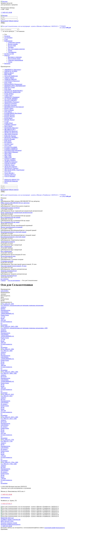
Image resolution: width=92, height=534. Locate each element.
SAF (12, 518)
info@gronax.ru (5, 497)
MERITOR (4, 518)
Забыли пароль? (14, 21)
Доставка (11, 47)
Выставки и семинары (15, 57)
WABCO (10, 519)
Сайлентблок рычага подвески (10, 207)
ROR (9, 518)
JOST (12, 521)
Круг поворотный (6, 246)
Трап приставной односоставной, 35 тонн (13, 266)
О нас (6, 39)
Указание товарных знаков (9, 523)
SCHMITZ (4, 519)
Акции (10, 50)
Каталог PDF (12, 45)
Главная (3, 280)
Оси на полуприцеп (14, 280)
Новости (7, 55)
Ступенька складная (7, 261)
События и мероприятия (15, 60)
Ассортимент (8, 37)
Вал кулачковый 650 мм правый (10, 217)
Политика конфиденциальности (10, 524)
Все (2, 199)
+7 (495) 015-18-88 (6, 12)
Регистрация (4, 21)
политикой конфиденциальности (54, 527)
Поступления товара (14, 58)
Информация (8, 41)
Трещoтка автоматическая (9, 270)
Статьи (10, 62)
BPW (2, 521)
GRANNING (5, 291)
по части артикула (8, 31)
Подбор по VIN (9, 54)
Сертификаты (12, 52)
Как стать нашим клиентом (16, 49)
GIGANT (7, 521)
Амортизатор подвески (8, 241)
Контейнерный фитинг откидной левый (13, 237)
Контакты (7, 63)
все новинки (4, 279)
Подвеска (7, 36)
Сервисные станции (14, 42)
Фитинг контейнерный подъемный (11, 227)
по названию (20, 31)
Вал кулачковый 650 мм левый (10, 222)
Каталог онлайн (13, 44)
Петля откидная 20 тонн (8, 256)
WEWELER (16, 519)
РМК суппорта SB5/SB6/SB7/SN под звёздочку (15, 203)
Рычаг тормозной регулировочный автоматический (16, 212)
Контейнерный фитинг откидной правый (13, 232)
